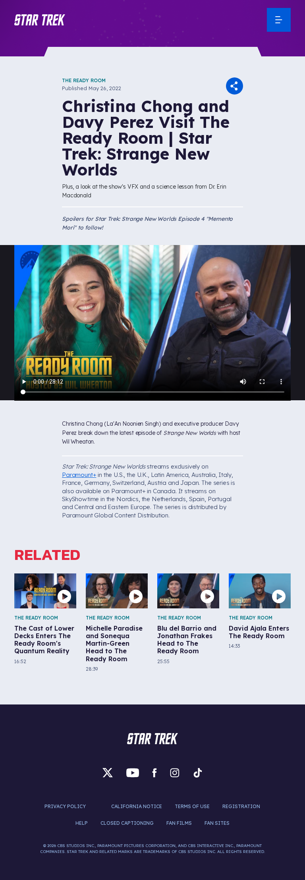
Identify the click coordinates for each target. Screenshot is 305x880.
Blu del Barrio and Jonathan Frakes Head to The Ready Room (186, 640)
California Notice (136, 806)
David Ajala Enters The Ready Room (259, 632)
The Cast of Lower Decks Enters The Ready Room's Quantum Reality (44, 640)
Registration (241, 806)
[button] (39, 20)
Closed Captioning (127, 823)
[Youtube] (132, 773)
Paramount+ (79, 475)
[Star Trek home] (152, 738)
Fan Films (179, 823)
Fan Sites (217, 823)
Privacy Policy (65, 806)
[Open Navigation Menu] (279, 20)
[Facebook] (154, 773)
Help (81, 823)
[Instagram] (175, 773)
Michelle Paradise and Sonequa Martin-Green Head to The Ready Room (114, 644)
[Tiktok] (198, 773)
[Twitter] (107, 773)
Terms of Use (192, 806)
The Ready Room (84, 80)
